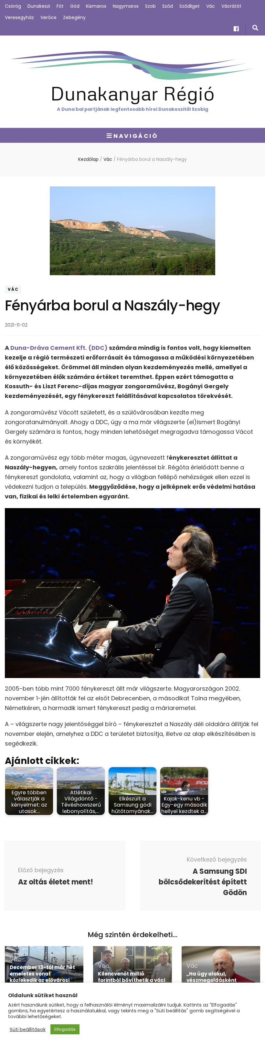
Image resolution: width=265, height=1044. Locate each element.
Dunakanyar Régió (132, 93)
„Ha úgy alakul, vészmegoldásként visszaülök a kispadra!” (216, 980)
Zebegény (74, 17)
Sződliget (189, 6)
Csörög (13, 6)
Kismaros (96, 6)
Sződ (167, 6)
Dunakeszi (38, 6)
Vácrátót (231, 6)
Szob (150, 6)
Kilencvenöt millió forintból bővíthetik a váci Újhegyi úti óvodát (131, 980)
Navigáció (135, 136)
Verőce (48, 17)
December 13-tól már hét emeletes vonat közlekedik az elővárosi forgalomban (42, 977)
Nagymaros (126, 6)
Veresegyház (19, 17)
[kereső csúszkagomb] (255, 28)
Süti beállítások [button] (28, 1029)
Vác (210, 6)
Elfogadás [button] (65, 1029)
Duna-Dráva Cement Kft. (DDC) (59, 348)
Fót (60, 6)
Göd (75, 6)
